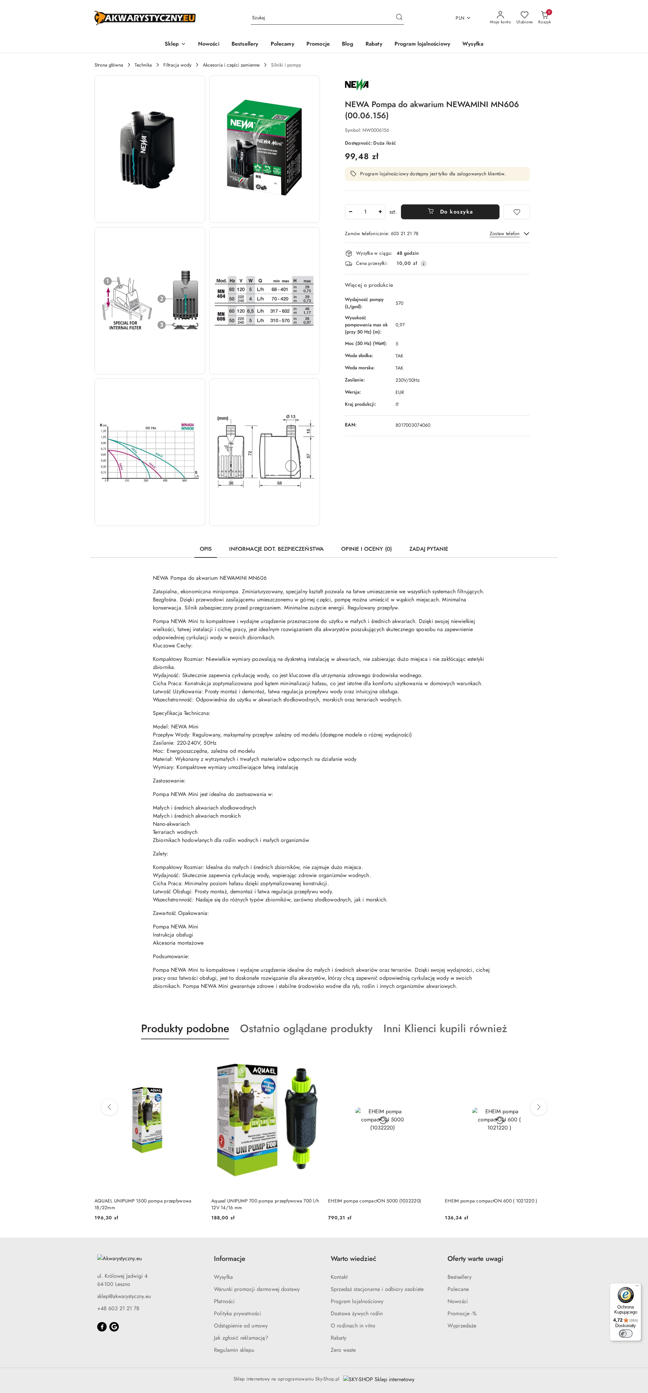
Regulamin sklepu (234, 1350)
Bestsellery (459, 1277)
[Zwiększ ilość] (380, 212)
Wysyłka (223, 1277)
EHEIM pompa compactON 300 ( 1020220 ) (491, 1200)
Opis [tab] (206, 549)
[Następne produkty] (539, 1107)
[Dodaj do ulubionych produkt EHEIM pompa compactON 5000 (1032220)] (312, 1055)
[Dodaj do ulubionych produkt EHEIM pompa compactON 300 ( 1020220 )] (546, 1055)
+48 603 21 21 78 (118, 1308)
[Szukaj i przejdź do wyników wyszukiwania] (399, 18)
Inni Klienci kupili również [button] (445, 1028)
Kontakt (339, 1277)
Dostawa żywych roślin (357, 1313)
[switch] (625, 1333)
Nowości (458, 1301)
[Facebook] (102, 1327)
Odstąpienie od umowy (241, 1325)
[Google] (114, 1327)
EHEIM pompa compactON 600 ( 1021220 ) (374, 1200)
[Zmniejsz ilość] (350, 212)
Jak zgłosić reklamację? (241, 1338)
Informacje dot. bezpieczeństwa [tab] (276, 549)
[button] (175, 44)
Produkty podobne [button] (185, 1028)
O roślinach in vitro (353, 1325)
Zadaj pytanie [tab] (428, 549)
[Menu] (637, 1287)
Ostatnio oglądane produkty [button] (306, 1028)
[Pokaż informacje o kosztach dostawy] (423, 263)
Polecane (458, 1289)
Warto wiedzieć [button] (353, 1259)
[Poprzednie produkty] (109, 1107)
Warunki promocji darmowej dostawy (257, 1289)
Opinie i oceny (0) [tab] (366, 549)
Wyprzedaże (462, 1325)
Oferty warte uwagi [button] (475, 1259)
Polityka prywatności (237, 1313)
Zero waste (343, 1350)
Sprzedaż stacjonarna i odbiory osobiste (377, 1289)
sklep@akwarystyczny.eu (124, 1296)
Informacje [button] (229, 1259)
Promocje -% (462, 1313)
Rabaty (338, 1338)
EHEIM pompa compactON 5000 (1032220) (257, 1200)
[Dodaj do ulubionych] (517, 211)
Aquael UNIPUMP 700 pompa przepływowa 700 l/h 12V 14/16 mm (148, 1204)
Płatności (224, 1301)
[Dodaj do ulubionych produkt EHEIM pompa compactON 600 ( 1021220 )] (429, 1055)
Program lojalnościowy (357, 1301)
